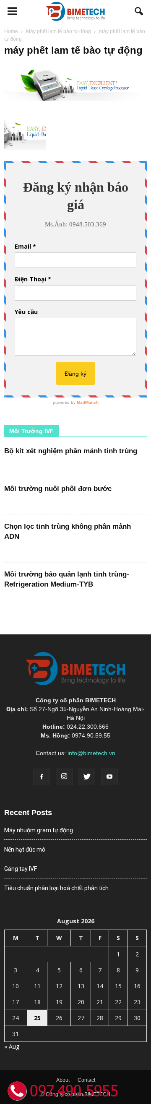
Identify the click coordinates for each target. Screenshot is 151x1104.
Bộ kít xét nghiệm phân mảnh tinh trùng (70, 451)
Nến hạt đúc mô (24, 849)
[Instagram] (64, 777)
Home (11, 31)
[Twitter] (86, 777)
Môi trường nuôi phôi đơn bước (58, 489)
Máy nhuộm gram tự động (38, 830)
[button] (139, 11)
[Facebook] (41, 777)
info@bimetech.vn (91, 753)
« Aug (11, 1046)
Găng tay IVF (20, 868)
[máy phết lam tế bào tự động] (75, 99)
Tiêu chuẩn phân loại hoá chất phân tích (56, 888)
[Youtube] (109, 777)
